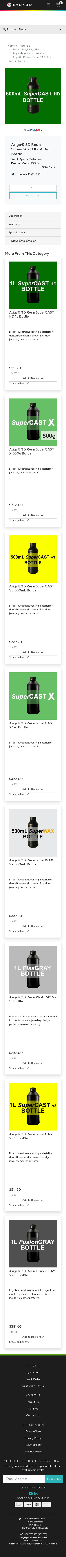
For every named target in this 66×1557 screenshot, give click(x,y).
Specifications (17, 232)
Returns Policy (33, 1444)
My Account (33, 1372)
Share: (27, 130)
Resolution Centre (33, 1385)
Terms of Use (33, 1431)
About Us (33, 1401)
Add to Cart (33, 195)
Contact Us (33, 1415)
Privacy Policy (33, 1438)
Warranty (14, 224)
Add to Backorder (33, 378)
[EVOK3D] (19, 4)
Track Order (33, 1379)
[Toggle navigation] (48, 4)
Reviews (14, 240)
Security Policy (33, 1451)
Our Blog (33, 1408)
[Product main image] (33, 96)
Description (16, 215)
